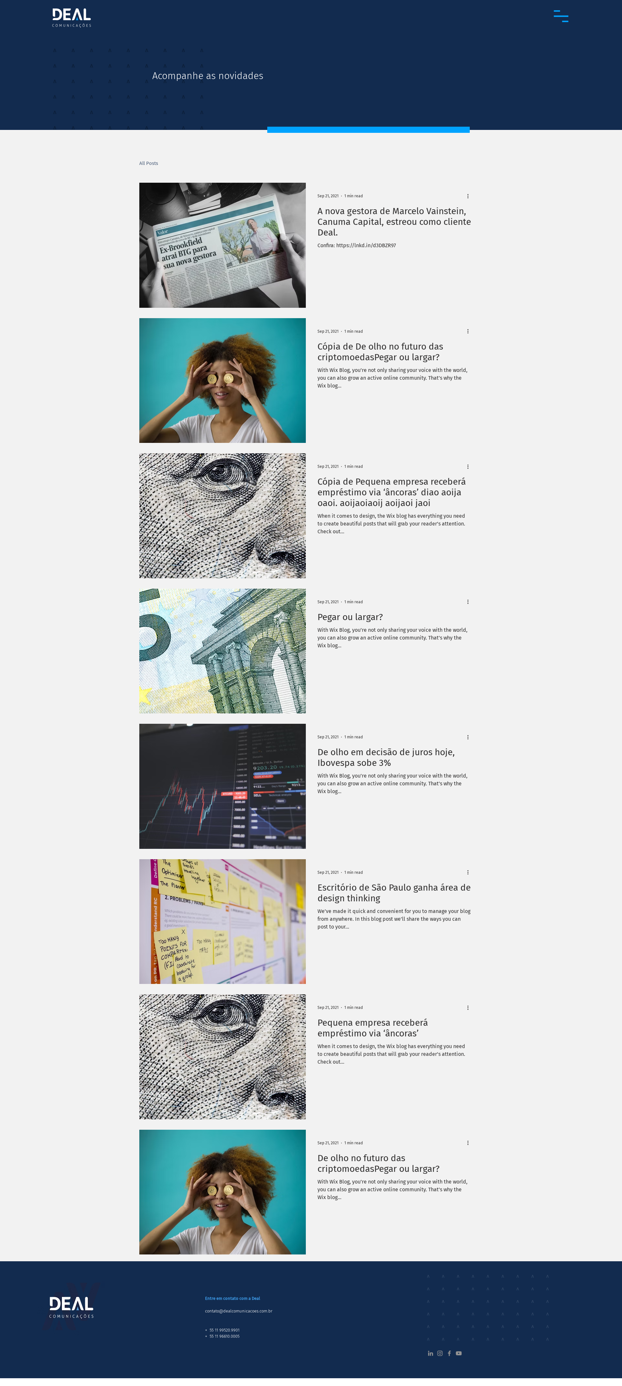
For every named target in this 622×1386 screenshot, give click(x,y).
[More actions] (470, 196)
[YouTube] (458, 1353)
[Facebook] (449, 1353)
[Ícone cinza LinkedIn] (430, 1353)
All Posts (148, 163)
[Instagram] (439, 1353)
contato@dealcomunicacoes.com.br (238, 1311)
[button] (561, 16)
